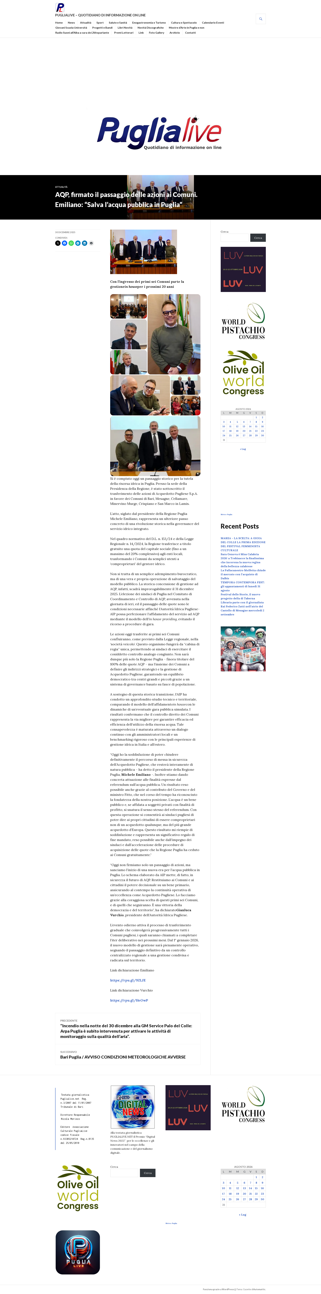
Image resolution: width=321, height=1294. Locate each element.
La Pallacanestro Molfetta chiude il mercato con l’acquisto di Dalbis (243, 574)
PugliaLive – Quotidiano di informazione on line (100, 15)
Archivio (175, 32)
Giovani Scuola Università (71, 27)
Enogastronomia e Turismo (149, 22)
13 (244, 426)
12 (237, 426)
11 (230, 426)
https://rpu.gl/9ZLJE (128, 980)
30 (262, 435)
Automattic (259, 1289)
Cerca (224, 231)
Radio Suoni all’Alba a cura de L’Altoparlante (82, 32)
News (71, 22)
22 (256, 431)
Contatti (190, 32)
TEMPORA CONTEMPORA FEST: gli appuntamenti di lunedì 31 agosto (243, 586)
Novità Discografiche (151, 27)
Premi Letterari (123, 32)
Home (59, 22)
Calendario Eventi (213, 22)
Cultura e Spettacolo (184, 22)
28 (250, 435)
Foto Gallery (156, 32)
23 (262, 431)
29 (256, 435)
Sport (100, 22)
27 (244, 435)
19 (237, 431)
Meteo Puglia (226, 514)
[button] (128, 306)
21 (250, 431)
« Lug (243, 449)
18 (230, 431)
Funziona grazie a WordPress (218, 1289)
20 (244, 431)
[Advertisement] (160, 71)
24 (224, 435)
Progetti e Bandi (102, 27)
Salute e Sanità (118, 22)
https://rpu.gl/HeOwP (129, 1000)
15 (256, 426)
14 (250, 426)
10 (224, 426)
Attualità (85, 22)
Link (141, 32)
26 (237, 435)
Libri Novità (125, 27)
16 (262, 426)
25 (230, 435)
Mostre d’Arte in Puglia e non (186, 27)
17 (224, 431)
